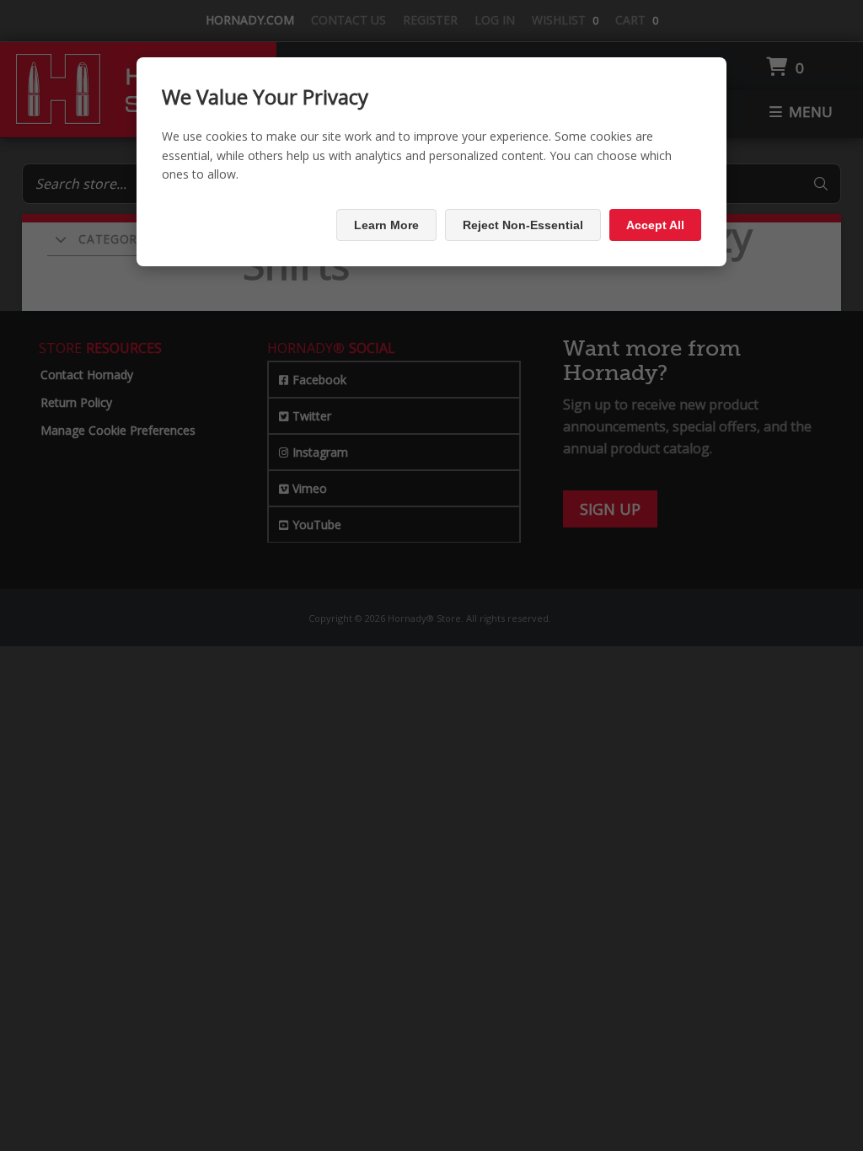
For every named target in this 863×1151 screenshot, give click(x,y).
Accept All (655, 225)
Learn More (386, 225)
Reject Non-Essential (523, 225)
